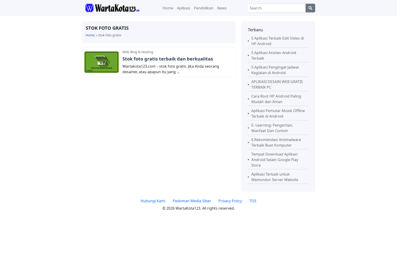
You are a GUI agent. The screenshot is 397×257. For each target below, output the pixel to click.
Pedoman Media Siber (192, 200)
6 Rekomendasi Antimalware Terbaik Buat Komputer (276, 142)
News (222, 8)
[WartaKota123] (112, 7)
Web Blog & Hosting (137, 52)
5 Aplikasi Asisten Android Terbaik (273, 55)
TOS (252, 200)
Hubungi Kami (153, 200)
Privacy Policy (230, 200)
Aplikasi (183, 8)
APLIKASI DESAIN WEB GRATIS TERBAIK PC (277, 84)
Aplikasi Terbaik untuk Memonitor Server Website (274, 177)
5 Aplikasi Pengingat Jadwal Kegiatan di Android (275, 70)
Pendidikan (203, 8)
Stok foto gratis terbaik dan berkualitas (167, 59)
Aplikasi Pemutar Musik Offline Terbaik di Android (278, 113)
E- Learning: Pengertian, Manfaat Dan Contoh (272, 128)
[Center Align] (310, 8)
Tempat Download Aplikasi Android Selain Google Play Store (274, 160)
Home (168, 8)
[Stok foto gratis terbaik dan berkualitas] (101, 61)
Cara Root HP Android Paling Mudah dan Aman (276, 99)
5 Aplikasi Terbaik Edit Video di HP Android (277, 41)
